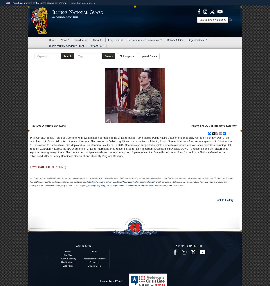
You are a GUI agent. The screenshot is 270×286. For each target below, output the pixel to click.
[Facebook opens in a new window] (199, 11)
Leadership (81, 40)
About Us (98, 40)
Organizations (196, 40)
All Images (126, 56)
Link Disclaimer (68, 262)
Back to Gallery (224, 200)
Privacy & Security (68, 259)
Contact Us (95, 46)
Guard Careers (94, 266)
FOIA (94, 251)
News (64, 40)
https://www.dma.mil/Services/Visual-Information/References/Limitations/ (122, 181)
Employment (115, 40)
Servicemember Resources (143, 40)
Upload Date (148, 56)
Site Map (68, 255)
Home (52, 40)
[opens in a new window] (212, 11)
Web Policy (68, 266)
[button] (83, 3)
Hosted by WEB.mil (111, 281)
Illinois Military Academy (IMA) (66, 46)
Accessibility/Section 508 (95, 259)
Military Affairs (175, 40)
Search (67, 56)
